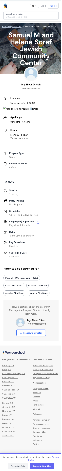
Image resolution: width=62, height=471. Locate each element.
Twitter (36, 447)
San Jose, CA (8, 393)
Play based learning (41, 380)
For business (38, 407)
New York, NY (8, 411)
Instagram (37, 443)
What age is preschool (43, 369)
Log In (41, 5)
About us (37, 395)
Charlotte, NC (8, 407)
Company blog (39, 435)
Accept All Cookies (41, 466)
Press (35, 403)
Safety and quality (41, 391)
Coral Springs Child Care (11, 27)
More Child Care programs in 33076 (21, 278)
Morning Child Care (39, 293)
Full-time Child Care (37, 285)
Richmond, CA (9, 385)
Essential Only (17, 466)
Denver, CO (7, 403)
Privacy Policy (30, 460)
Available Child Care (14, 293)
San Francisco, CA (10, 389)
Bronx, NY (7, 415)
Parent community (41, 422)
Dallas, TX (6, 423)
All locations (8, 435)
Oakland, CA (8, 381)
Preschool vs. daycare (43, 365)
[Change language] (32, 6)
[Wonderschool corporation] (30, 352)
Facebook (37, 439)
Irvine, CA (6, 369)
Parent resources (41, 426)
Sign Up (51, 5)
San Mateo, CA (9, 398)
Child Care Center (13, 285)
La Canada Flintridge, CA (13, 373)
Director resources (41, 431)
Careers (36, 399)
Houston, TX (8, 427)
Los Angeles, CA (10, 377)
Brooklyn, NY (8, 419)
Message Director (31, 332)
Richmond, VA (8, 431)
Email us (36, 411)
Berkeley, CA (8, 365)
